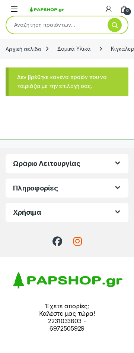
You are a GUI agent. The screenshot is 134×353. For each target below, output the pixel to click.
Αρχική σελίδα (24, 48)
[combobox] (54, 25)
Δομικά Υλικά (73, 48)
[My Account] (109, 8)
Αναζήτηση (115, 25)
